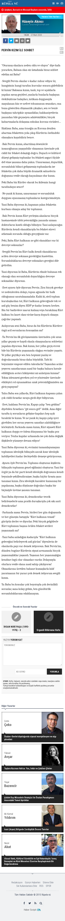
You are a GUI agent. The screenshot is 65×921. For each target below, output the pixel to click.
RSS (41, 886)
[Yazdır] (22, 40)
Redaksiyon (17, 882)
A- (61, 52)
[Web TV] (57, 3)
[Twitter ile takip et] (29, 903)
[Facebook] (5, 40)
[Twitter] (11, 40)
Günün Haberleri (32, 882)
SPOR (48, 886)
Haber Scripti (30, 909)
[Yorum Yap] (27, 40)
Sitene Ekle (48, 882)
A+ (61, 48)
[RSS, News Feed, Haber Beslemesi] (35, 903)
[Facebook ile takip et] (24, 903)
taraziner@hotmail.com (39, 24)
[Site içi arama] (41, 903)
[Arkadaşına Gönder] (16, 40)
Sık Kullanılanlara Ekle (26, 886)
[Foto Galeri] (61, 3)
